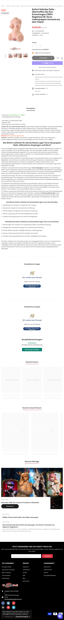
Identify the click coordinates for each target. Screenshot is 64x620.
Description (30, 108)
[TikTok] (3, 607)
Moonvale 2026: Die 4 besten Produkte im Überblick (20, 503)
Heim (2, 6)
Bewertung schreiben (32, 349)
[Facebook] (3, 603)
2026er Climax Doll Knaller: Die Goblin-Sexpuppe (20, 517)
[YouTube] (8, 607)
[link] (11, 395)
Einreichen (47, 556)
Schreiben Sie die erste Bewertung (32, 286)
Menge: (34, 42)
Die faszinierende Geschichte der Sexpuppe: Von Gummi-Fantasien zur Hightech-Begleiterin (28, 526)
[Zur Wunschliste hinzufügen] (58, 58)
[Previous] (2, 29)
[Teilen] (61, 58)
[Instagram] (8, 603)
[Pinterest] (13, 603)
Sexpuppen (35, 241)
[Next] (28, 29)
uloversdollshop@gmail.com (13, 599)
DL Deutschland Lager (48, 193)
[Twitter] (13, 607)
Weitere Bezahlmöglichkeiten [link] (47, 67)
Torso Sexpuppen (37, 168)
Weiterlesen (10, 506)
